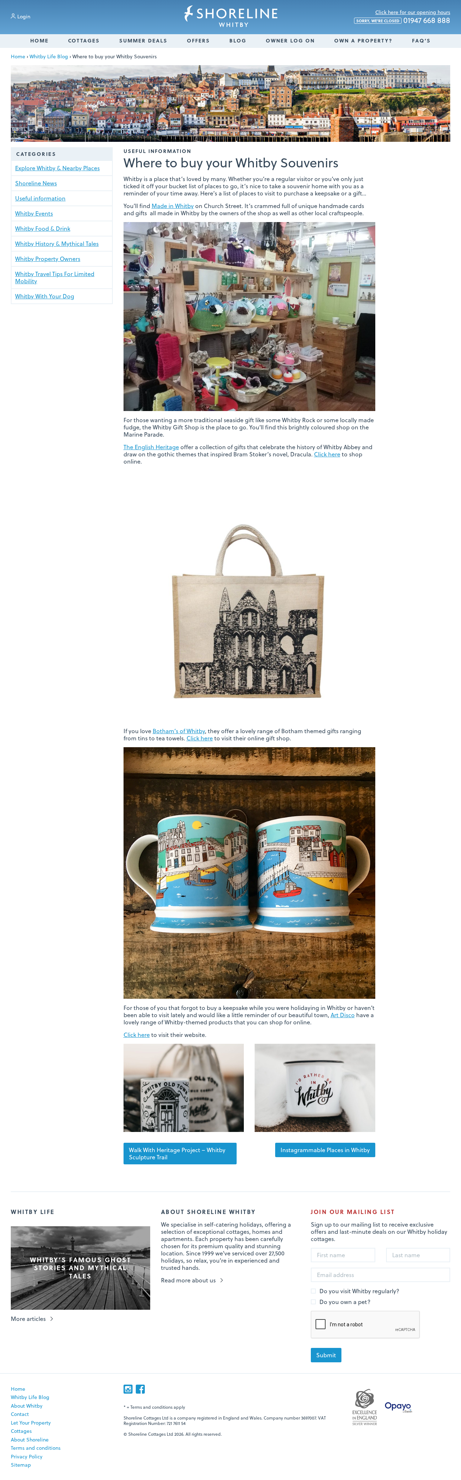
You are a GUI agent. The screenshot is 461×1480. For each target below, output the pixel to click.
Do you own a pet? (345, 1302)
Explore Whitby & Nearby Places (57, 168)
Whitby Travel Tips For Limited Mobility (54, 277)
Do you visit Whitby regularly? (359, 1291)
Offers (198, 40)
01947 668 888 (403, 20)
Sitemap (21, 1464)
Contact (20, 1414)
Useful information (40, 198)
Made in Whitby (173, 206)
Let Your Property (31, 1422)
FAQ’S (421, 40)
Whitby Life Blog (49, 56)
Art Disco (343, 1015)
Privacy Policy (26, 1456)
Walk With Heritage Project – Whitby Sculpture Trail (177, 1153)
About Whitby (26, 1405)
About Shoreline (30, 1439)
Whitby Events (34, 213)
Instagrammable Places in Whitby (325, 1150)
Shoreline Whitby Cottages (231, 16)
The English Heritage (151, 447)
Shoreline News (36, 183)
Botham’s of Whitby (179, 731)
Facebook (140, 1389)
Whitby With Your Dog (44, 296)
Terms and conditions (36, 1448)
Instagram (128, 1389)
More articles (28, 1318)
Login (23, 16)
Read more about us (188, 1280)
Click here (327, 454)
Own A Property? (363, 40)
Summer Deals (143, 40)
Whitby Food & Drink (42, 228)
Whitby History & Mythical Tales (57, 243)
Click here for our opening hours (412, 12)
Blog (237, 40)
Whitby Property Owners (47, 258)
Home (39, 40)
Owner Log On (290, 40)
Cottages (84, 40)
